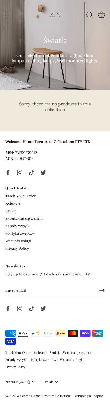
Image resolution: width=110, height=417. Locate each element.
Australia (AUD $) (17, 382)
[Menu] (8, 15)
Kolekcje (13, 203)
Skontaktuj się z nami (24, 218)
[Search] (89, 16)
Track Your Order (20, 196)
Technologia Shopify (88, 396)
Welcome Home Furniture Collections (44, 396)
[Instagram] (19, 172)
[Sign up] (102, 290)
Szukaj (11, 210)
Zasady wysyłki (18, 225)
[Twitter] (43, 172)
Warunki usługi (18, 240)
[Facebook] (8, 172)
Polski (49, 382)
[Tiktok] (31, 172)
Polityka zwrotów (20, 233)
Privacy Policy (17, 248)
